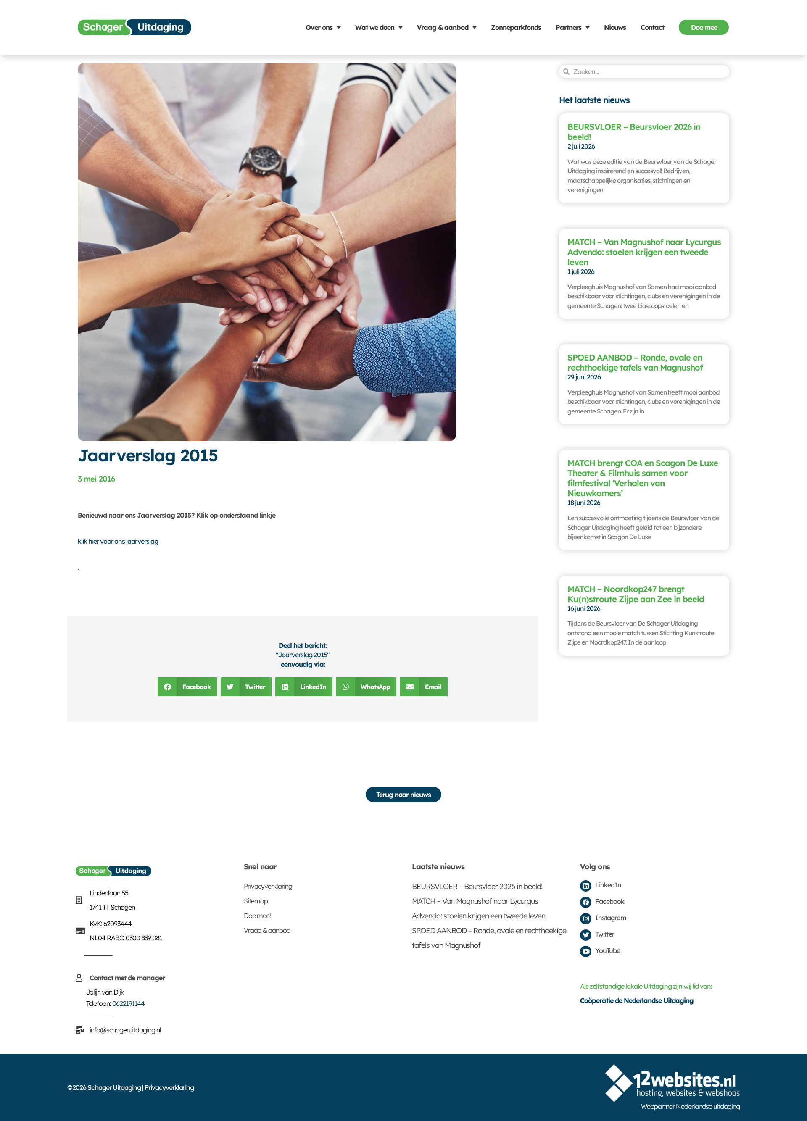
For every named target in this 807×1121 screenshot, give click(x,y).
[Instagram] (585, 918)
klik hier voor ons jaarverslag (118, 541)
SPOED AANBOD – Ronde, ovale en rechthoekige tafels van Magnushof (635, 362)
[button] (187, 686)
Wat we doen (374, 27)
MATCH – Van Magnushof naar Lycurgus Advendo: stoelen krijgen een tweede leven (644, 252)
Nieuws (615, 27)
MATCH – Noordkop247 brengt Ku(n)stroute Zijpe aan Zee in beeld (635, 594)
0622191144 (128, 1003)
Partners (568, 27)
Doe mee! (257, 915)
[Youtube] (585, 951)
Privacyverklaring (268, 886)
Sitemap (256, 901)
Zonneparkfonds (516, 27)
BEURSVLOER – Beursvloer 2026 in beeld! (633, 131)
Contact (652, 27)
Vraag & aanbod (442, 27)
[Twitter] (585, 935)
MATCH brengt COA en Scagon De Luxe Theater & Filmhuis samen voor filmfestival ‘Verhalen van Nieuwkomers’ (642, 478)
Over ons (319, 27)
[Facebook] (585, 902)
